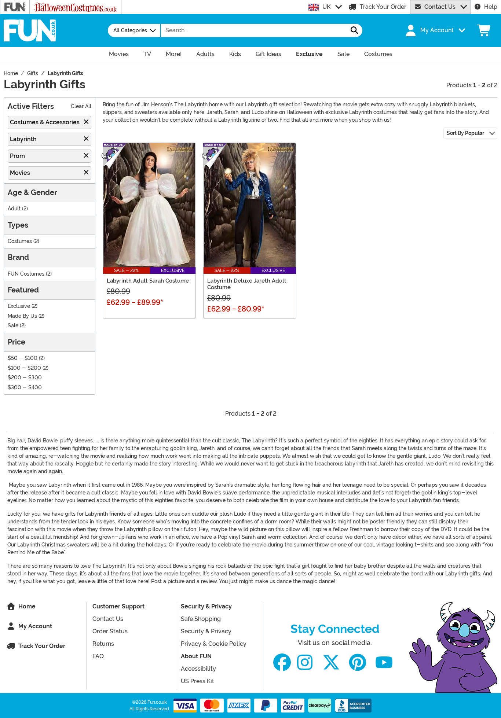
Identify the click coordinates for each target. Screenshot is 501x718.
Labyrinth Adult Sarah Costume (148, 280)
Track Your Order (383, 6)
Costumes (20, 241)
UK (326, 6)
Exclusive (19, 306)
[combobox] (254, 30)
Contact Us (440, 6)
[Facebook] (282, 662)
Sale (13, 326)
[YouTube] (384, 662)
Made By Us (22, 316)
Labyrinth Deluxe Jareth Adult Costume (246, 284)
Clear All (81, 106)
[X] (331, 662)
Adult (14, 209)
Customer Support (118, 606)
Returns (103, 643)
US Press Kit (197, 681)
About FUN (196, 656)
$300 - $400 (25, 387)
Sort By (465, 133)
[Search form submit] (354, 30)
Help (490, 6)
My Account (35, 626)
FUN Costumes (26, 274)
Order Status (110, 631)
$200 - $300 (25, 378)
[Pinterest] (357, 662)
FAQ (98, 656)
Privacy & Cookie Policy (213, 643)
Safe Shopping (201, 618)
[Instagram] (305, 662)
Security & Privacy (206, 606)
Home (27, 606)
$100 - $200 (24, 368)
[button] (434, 30)
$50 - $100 (22, 358)
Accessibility (198, 668)
